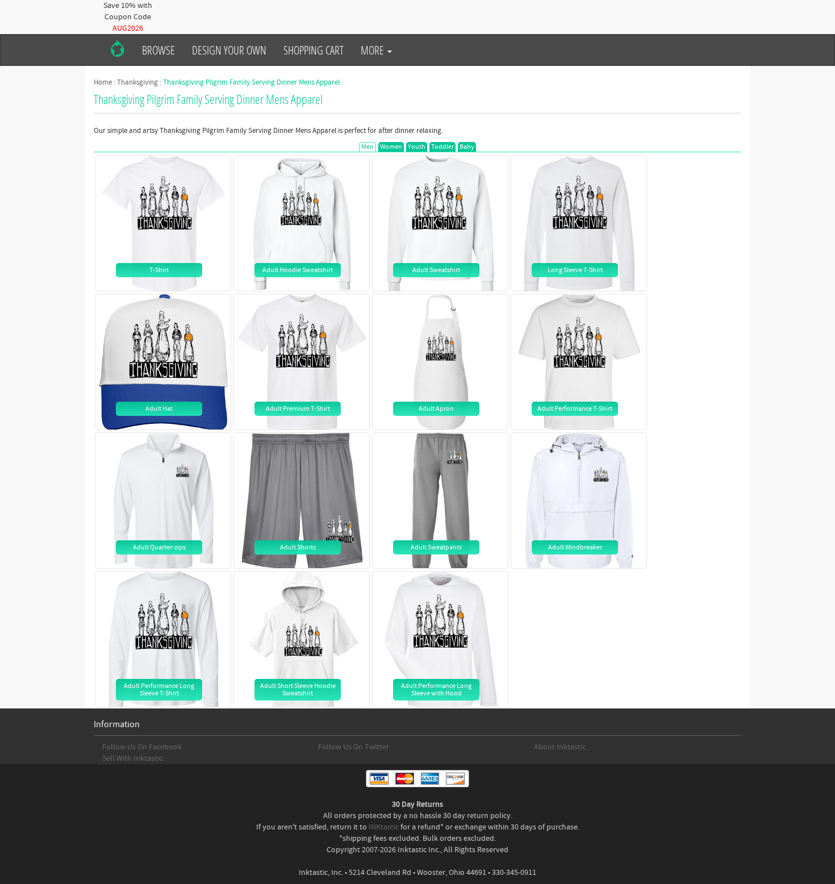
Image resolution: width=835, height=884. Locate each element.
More (373, 50)
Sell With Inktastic (132, 758)
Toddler (442, 147)
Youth (416, 147)
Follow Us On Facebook (142, 747)
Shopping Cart (313, 50)
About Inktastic (560, 747)
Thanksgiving (137, 82)
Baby (467, 147)
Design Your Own (229, 50)
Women (391, 147)
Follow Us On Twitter (353, 747)
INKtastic (384, 827)
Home (103, 82)
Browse (158, 50)
